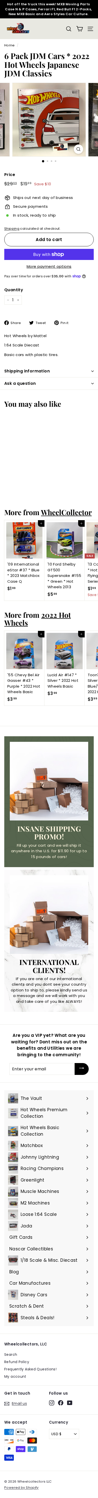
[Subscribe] (82, 1069)
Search (10, 1354)
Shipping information (27, 371)
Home (9, 45)
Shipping (11, 228)
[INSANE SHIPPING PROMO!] (49, 781)
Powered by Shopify (21, 1487)
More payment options (49, 266)
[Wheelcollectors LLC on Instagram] (51, 1402)
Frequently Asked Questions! (30, 1369)
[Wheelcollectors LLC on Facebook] (60, 1402)
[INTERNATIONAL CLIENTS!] (49, 914)
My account (15, 1376)
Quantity (13, 290)
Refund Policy (16, 1361)
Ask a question (20, 383)
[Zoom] (78, 149)
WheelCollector (66, 512)
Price (9, 175)
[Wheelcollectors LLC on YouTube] (69, 1402)
